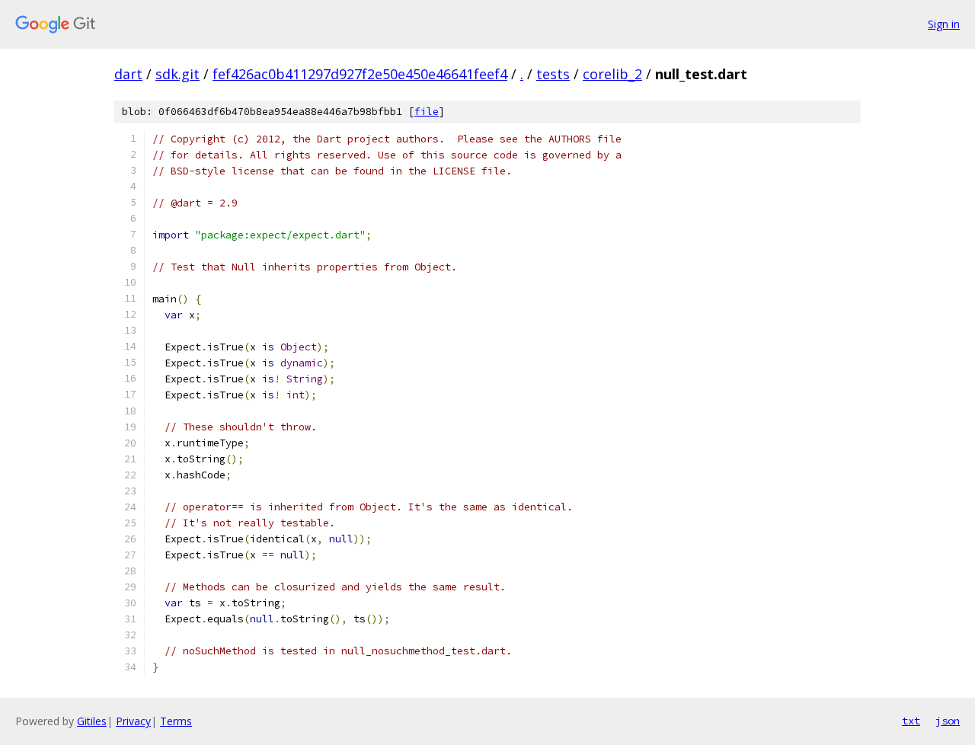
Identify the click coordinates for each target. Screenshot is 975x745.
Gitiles (92, 721)
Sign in (944, 24)
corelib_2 (612, 74)
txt (911, 720)
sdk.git (177, 74)
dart (128, 74)
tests (553, 74)
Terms (176, 721)
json (947, 720)
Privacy (133, 721)
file (426, 111)
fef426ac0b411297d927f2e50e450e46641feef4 (360, 74)
